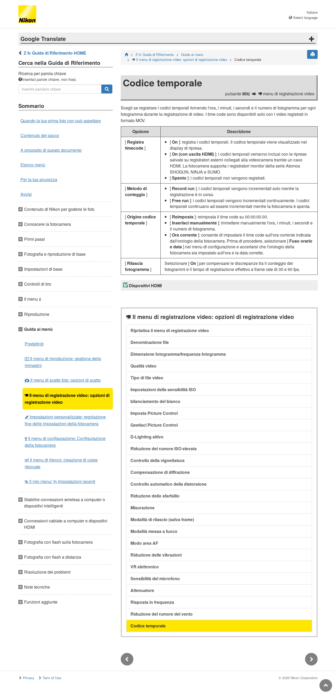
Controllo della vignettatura (157, 460)
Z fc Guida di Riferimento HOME (55, 53)
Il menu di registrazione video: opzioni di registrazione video (67, 398)
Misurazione (142, 508)
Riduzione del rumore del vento (161, 614)
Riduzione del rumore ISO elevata (163, 449)
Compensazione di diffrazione (160, 472)
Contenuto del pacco (39, 135)
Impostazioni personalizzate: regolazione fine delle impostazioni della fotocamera (65, 420)
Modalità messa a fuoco (153, 531)
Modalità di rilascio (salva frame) (162, 519)
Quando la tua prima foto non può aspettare (60, 121)
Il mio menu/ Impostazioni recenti (60, 481)
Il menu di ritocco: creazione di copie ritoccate (61, 463)
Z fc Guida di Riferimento (154, 54)
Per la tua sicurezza (38, 179)
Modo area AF (144, 543)
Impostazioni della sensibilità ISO (163, 389)
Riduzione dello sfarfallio (155, 496)
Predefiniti (34, 344)
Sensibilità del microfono (155, 578)
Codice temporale (148, 626)
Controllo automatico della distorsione (168, 484)
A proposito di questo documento (51, 150)
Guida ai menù (192, 54)
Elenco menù (32, 165)
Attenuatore (142, 590)
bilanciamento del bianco (155, 401)
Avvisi (26, 194)
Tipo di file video (146, 378)
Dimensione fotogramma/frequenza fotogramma (178, 354)
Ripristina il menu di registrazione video (169, 330)
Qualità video (143, 366)
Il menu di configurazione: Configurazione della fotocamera (65, 441)
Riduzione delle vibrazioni (156, 555)
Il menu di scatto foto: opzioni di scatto (63, 380)
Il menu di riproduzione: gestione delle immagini (63, 361)
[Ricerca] (106, 89)
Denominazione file (149, 342)
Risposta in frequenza (152, 602)
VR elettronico (144, 567)
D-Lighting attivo (147, 437)
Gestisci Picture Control (154, 425)
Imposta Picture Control (154, 413)
